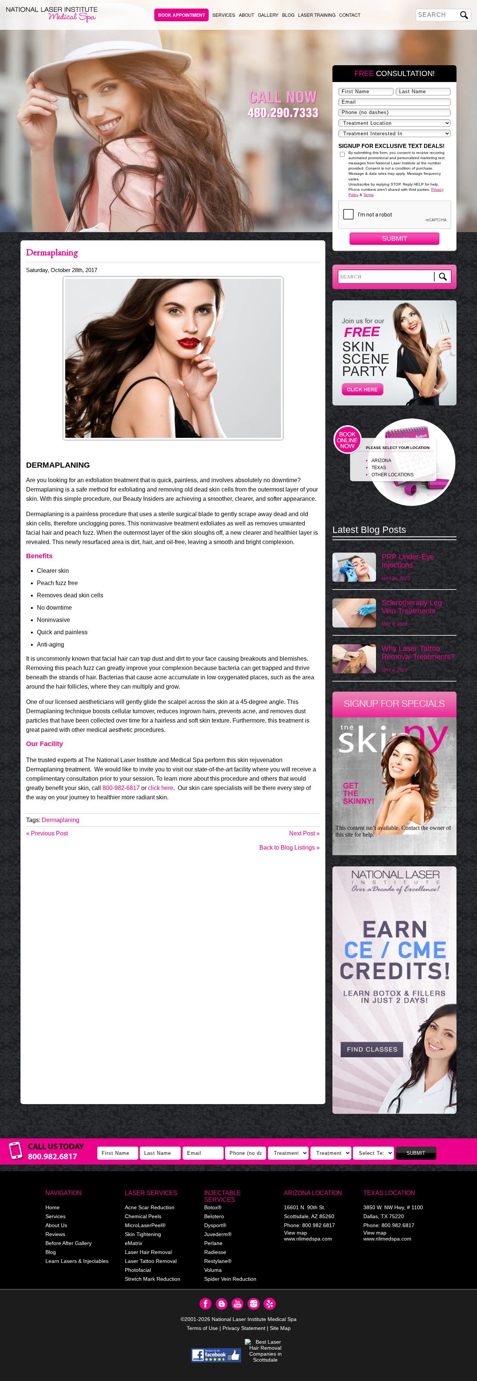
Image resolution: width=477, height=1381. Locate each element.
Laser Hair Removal (148, 1252)
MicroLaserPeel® (145, 1225)
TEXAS (379, 467)
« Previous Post (47, 833)
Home (52, 1207)
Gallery (268, 15)
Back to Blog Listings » (289, 847)
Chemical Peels (143, 1216)
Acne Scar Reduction (149, 1207)
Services (223, 15)
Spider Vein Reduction (230, 1279)
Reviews (55, 1234)
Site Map (280, 1328)
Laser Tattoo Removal (151, 1261)
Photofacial (138, 1270)
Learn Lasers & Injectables (76, 1261)
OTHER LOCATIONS (393, 474)
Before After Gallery (68, 1243)
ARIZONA (381, 460)
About (246, 15)
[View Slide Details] (394, 990)
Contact (349, 15)
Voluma (213, 1270)
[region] (394, 993)
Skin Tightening (143, 1234)
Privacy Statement (243, 1328)
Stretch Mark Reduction (152, 1279)
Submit (394, 238)
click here (160, 788)
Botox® (212, 1207)
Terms (368, 195)
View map (295, 1233)
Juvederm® (217, 1234)
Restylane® (217, 1261)
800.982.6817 (318, 1225)
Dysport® (215, 1225)
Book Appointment (181, 15)
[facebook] (216, 1355)
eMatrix (133, 1243)
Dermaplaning (60, 820)
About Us (56, 1225)
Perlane (213, 1243)
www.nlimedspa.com (308, 1239)
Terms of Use (202, 1328)
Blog (288, 15)
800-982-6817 (121, 788)
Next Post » (304, 833)
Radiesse (215, 1252)
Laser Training (316, 15)
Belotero (214, 1216)
